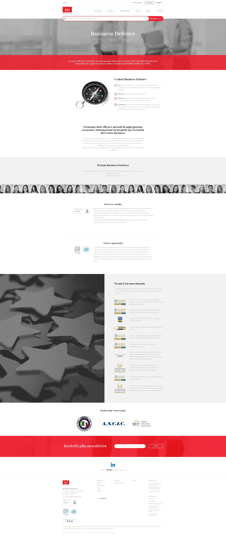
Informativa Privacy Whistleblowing (154, 506)
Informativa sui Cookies (154, 491)
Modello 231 (151, 499)
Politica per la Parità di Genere (154, 510)
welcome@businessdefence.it (73, 496)
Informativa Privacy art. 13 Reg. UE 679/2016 (155, 484)
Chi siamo (97, 11)
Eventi (148, 11)
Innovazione (125, 11)
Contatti (160, 11)
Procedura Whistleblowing (155, 503)
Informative (152, 480)
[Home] (67, 10)
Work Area (149, 2)
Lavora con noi (136, 2)
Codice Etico (152, 501)
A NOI (156, 18)
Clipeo (65, 2)
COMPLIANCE (152, 496)
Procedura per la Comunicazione (153, 514)
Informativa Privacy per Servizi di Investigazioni (154, 488)
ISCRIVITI (155, 446)
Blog (138, 11)
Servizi (110, 11)
